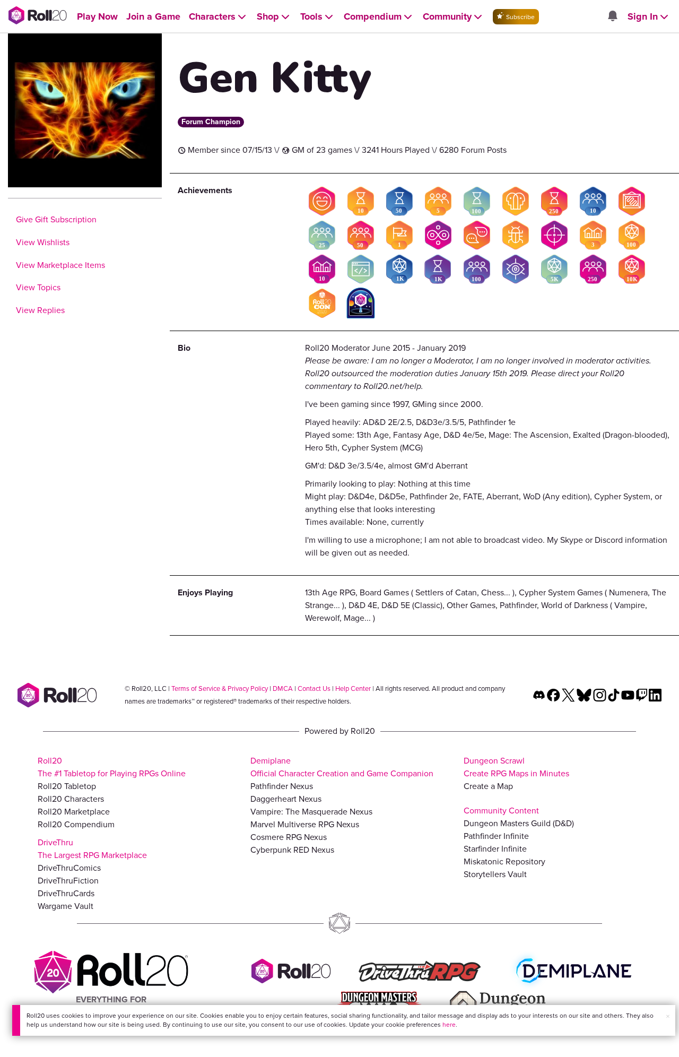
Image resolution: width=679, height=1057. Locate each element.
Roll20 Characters (71, 799)
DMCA (283, 688)
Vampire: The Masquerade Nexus (311, 811)
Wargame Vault (65, 906)
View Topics (38, 287)
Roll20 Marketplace (74, 811)
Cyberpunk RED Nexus (292, 850)
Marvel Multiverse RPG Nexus (304, 824)
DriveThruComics (69, 868)
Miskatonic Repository (504, 861)
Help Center (353, 688)
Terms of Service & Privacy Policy (219, 688)
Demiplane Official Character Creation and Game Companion (341, 767)
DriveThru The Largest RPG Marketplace (92, 848)
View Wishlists (42, 242)
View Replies (40, 310)
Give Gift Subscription (56, 219)
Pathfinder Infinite (496, 836)
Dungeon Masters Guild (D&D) (519, 823)
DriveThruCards (66, 893)
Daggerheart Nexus (285, 799)
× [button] (668, 1016)
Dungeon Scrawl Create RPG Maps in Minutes (516, 767)
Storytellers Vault (495, 874)
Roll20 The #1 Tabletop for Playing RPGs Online (112, 767)
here (449, 1024)
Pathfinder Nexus (281, 786)
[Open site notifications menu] (612, 16)
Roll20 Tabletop (67, 786)
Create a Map (488, 786)
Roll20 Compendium (76, 824)
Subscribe (519, 17)
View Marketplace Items (60, 265)
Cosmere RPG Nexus (288, 837)
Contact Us (314, 688)
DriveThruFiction (68, 880)
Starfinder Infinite (495, 849)
